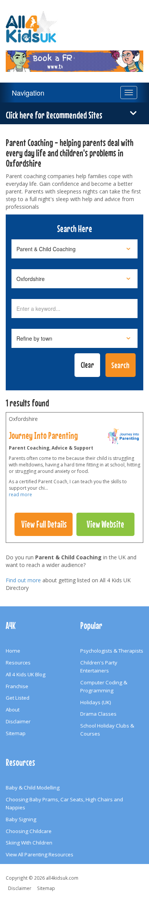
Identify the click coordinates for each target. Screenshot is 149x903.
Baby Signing (21, 819)
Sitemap (16, 733)
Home (13, 650)
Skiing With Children (29, 842)
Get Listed (17, 697)
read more (20, 494)
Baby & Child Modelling (33, 787)
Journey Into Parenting (43, 435)
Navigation (28, 92)
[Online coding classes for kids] (74, 56)
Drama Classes (98, 713)
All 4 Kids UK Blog (25, 674)
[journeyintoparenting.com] (123, 438)
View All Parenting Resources (39, 854)
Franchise (17, 686)
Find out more (23, 580)
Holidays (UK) (95, 702)
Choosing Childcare (29, 831)
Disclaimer (18, 721)
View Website (105, 524)
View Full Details (44, 524)
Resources (18, 662)
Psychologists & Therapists (111, 650)
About (12, 709)
